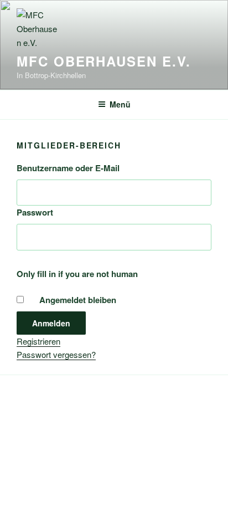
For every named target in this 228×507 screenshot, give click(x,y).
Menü (120, 104)
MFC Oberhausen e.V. (103, 61)
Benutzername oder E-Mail (68, 168)
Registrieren (38, 341)
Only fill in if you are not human (77, 274)
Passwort (35, 212)
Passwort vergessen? (56, 354)
